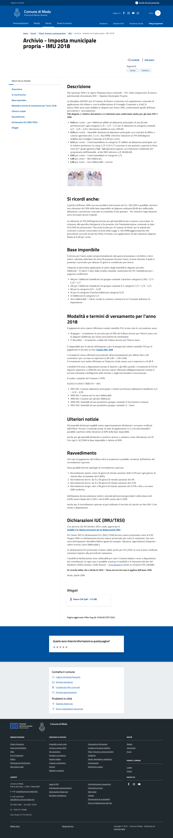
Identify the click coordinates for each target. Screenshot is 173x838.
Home (25, 33)
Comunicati (131, 747)
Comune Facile (119, 829)
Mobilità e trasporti (56, 770)
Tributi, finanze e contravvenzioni (52, 33)
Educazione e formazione (97, 744)
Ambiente (92, 755)
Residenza (103, 23)
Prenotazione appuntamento (60, 788)
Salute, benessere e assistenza (100, 759)
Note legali (92, 791)
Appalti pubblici (55, 759)
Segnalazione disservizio (58, 791)
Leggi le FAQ (54, 784)
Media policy (15, 826)
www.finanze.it (115, 564)
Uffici (12, 751)
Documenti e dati (17, 766)
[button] (147, 3)
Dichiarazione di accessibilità (99, 799)
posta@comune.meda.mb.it (27, 791)
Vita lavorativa (54, 751)
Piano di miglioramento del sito (100, 803)
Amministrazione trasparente (99, 784)
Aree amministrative (18, 747)
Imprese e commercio (57, 755)
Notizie (129, 744)
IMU (70, 33)
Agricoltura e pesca (95, 766)
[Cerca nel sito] (158, 13)
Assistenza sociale (136, 23)
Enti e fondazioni (16, 755)
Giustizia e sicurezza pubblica (99, 747)
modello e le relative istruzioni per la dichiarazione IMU (94, 529)
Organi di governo (17, 744)
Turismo (52, 766)
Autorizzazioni (93, 763)
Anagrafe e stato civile (58, 744)
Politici (12, 759)
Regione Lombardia (17, 3)
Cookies (91, 795)
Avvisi (129, 751)
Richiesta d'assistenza (57, 795)
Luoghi (129, 767)
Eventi (129, 771)
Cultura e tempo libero (57, 747)
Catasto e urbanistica (57, 763)
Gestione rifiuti (118, 23)
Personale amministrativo (20, 763)
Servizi (33, 33)
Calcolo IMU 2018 (104, 349)
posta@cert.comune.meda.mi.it (22, 799)
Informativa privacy (95, 788)
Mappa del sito (67, 826)
